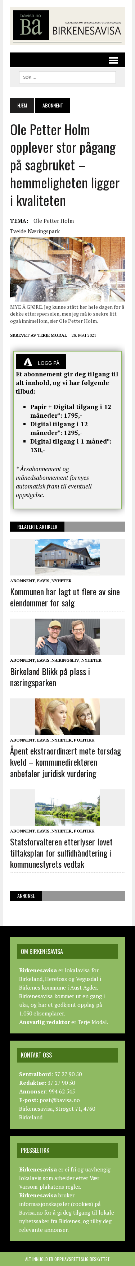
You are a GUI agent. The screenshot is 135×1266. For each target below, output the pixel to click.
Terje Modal (52, 335)
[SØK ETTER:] (67, 76)
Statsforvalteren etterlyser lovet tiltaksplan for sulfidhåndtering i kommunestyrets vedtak (61, 852)
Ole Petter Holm (53, 220)
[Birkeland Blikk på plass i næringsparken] (67, 650)
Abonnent (22, 580)
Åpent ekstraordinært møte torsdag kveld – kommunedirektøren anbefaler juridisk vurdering (65, 761)
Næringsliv (65, 660)
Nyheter (61, 580)
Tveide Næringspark (35, 231)
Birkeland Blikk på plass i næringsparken (50, 677)
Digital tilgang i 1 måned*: (71, 441)
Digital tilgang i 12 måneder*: (59, 428)
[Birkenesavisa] (67, 26)
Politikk (84, 740)
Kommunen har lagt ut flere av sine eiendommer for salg (65, 597)
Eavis (43, 580)
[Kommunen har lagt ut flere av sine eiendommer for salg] (67, 570)
